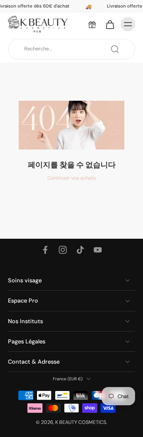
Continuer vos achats (71, 178)
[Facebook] (45, 250)
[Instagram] (63, 250)
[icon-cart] (109, 24)
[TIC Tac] (80, 250)
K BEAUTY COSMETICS (80, 422)
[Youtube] (97, 250)
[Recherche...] (114, 49)
